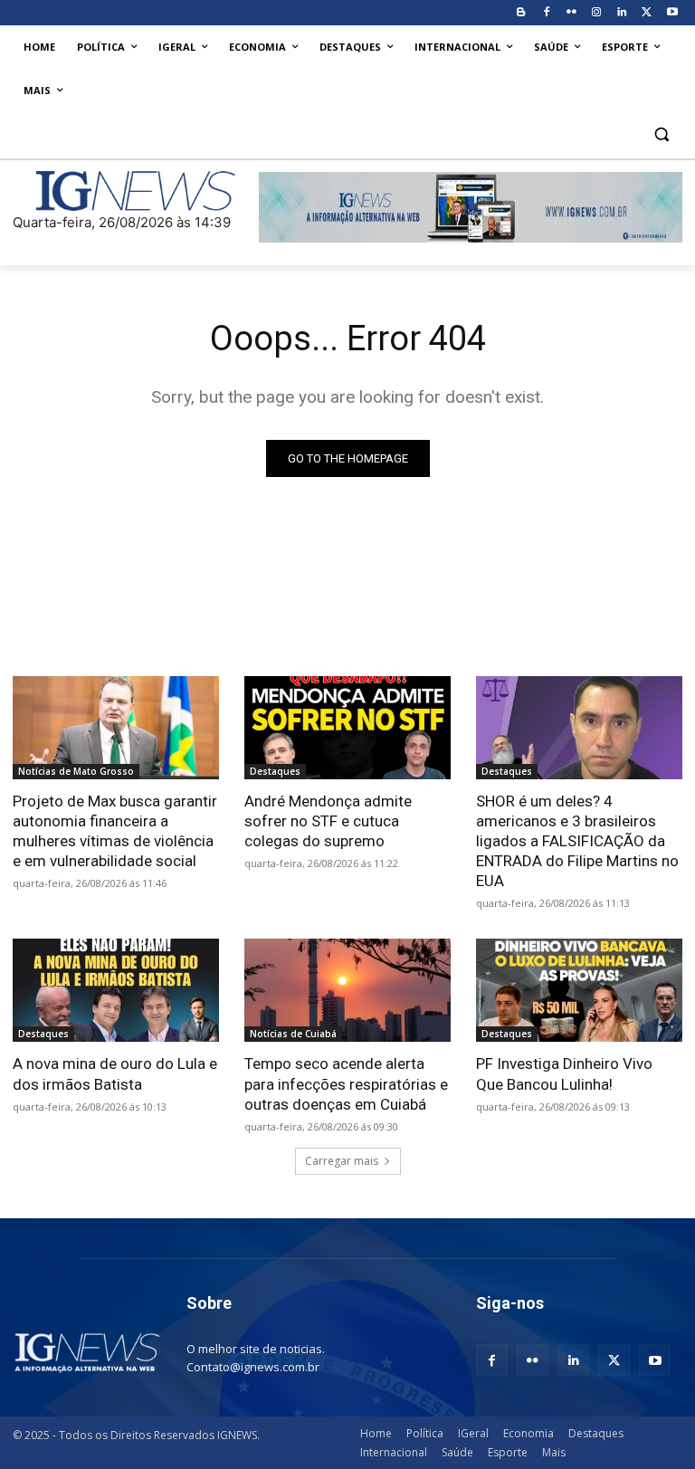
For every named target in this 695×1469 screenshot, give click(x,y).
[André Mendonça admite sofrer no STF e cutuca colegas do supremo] (347, 727)
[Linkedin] (622, 13)
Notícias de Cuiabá (293, 1033)
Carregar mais (341, 1161)
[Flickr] (571, 13)
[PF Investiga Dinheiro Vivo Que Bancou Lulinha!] (579, 990)
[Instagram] (596, 13)
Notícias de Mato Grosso (76, 771)
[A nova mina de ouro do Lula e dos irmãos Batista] (116, 990)
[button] (661, 134)
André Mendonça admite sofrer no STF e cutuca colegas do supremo (328, 821)
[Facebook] (546, 13)
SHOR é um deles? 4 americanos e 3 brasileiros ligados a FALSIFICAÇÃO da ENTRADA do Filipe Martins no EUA (577, 841)
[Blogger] (520, 13)
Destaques (275, 771)
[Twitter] (646, 13)
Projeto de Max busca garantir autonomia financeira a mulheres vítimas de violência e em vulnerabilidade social (115, 831)
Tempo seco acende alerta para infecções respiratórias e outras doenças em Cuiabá (346, 1083)
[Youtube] (672, 13)
